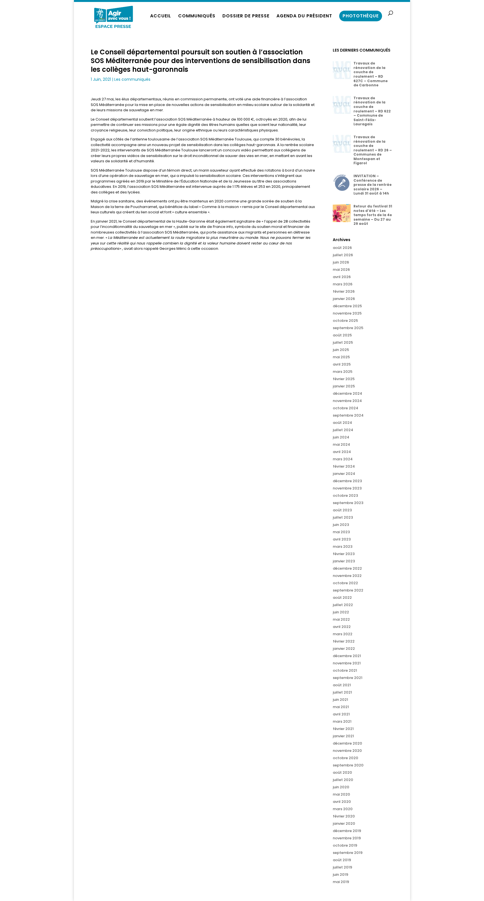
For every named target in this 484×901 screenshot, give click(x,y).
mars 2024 (343, 459)
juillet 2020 (343, 779)
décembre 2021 (347, 656)
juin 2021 (340, 699)
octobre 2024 (345, 408)
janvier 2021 (343, 736)
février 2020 (344, 816)
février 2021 (343, 728)
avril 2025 (342, 364)
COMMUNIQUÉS (196, 16)
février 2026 (344, 291)
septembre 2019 (347, 852)
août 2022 (342, 597)
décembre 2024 (347, 393)
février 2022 (344, 641)
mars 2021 (342, 721)
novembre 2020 (347, 750)
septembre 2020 (348, 765)
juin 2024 (341, 437)
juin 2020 (341, 787)
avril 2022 (342, 626)
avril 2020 (342, 801)
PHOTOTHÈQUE (361, 16)
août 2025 (342, 335)
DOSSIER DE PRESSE (245, 16)
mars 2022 (342, 634)
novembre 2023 (347, 488)
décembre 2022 (347, 568)
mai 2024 (341, 444)
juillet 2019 (342, 867)
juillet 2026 (343, 255)
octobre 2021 (345, 670)
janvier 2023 (344, 561)
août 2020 (342, 772)
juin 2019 (340, 874)
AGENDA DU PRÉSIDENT (304, 16)
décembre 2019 (347, 830)
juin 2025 (341, 349)
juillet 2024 (343, 430)
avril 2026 (342, 276)
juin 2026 (341, 262)
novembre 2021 (347, 663)
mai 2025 (341, 357)
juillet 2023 (343, 517)
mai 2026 (341, 269)
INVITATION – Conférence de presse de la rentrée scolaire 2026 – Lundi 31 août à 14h (372, 185)
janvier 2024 (344, 473)
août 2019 (342, 860)
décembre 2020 (347, 743)
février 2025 (344, 379)
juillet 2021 (342, 692)
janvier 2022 (344, 648)
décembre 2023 (347, 481)
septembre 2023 (348, 502)
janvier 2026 (344, 298)
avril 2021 (341, 714)
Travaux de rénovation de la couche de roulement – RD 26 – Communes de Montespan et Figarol (372, 150)
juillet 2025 (343, 342)
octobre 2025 (345, 320)
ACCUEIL (160, 16)
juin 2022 (341, 612)
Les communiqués (132, 79)
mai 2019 (341, 881)
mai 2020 (341, 794)
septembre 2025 (348, 328)
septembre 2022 (348, 590)
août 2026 (342, 247)
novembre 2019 (347, 838)
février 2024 (344, 466)
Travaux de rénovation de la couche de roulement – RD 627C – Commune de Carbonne (370, 74)
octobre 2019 (345, 845)
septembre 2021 (347, 677)
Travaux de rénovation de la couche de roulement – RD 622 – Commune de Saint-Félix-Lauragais (372, 111)
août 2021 (342, 685)
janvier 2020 (344, 823)
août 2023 (342, 510)
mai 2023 (341, 532)
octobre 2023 (345, 495)
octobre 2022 (345, 583)
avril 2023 (342, 539)
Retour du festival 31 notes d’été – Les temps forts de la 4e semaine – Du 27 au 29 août (372, 215)
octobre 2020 (345, 758)
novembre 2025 (347, 313)
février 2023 (344, 553)
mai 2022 (341, 619)
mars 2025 (342, 371)
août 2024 (342, 422)
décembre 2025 (347, 306)
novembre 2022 (347, 575)
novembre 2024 (347, 400)
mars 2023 (342, 546)
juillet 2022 (343, 604)
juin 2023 (341, 524)
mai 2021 (341, 707)
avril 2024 (342, 451)
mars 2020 (343, 809)
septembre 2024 (348, 415)
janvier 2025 (344, 386)
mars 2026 (342, 284)
